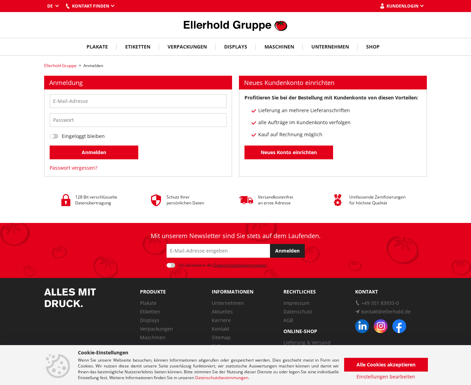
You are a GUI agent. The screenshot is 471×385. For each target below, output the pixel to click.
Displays (235, 46)
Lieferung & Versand (307, 342)
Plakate (97, 46)
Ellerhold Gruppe (60, 65)
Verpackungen (187, 46)
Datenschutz (297, 311)
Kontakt (220, 328)
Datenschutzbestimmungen (221, 378)
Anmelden (94, 152)
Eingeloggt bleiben (83, 136)
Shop (373, 46)
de (50, 6)
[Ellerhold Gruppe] (235, 25)
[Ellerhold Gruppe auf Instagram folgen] (381, 326)
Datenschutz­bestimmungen (240, 265)
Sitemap (221, 337)
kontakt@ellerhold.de (386, 311)
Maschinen (279, 46)
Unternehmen (330, 46)
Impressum (296, 303)
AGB (288, 320)
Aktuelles (222, 311)
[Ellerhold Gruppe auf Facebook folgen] (399, 326)
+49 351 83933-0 (380, 303)
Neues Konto (289, 152)
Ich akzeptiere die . (223, 265)
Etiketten (137, 46)
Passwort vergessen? (73, 167)
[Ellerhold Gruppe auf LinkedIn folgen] (362, 326)
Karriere (221, 320)
